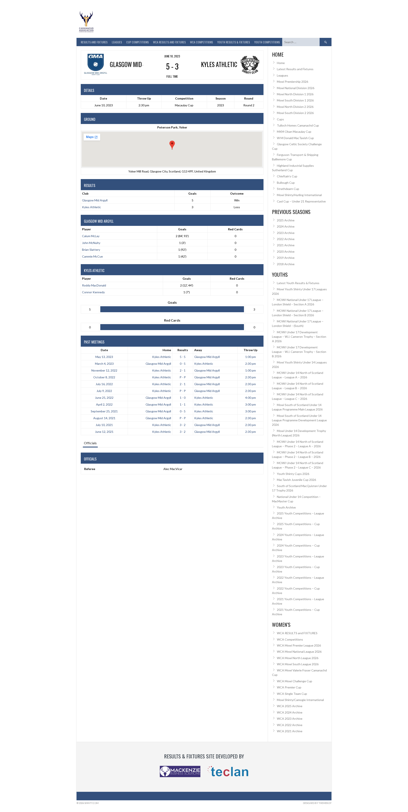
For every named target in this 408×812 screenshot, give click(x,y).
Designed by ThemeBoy (317, 803)
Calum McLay (90, 236)
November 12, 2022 (104, 370)
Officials (90, 443)
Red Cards (235, 229)
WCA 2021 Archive (289, 731)
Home (167, 350)
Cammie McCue (92, 256)
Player (86, 229)
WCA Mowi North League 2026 (297, 658)
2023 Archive (286, 233)
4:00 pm (250, 397)
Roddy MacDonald (94, 285)
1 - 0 (183, 397)
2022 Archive (286, 239)
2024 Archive (286, 226)
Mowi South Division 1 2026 (295, 100)
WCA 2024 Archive (289, 712)
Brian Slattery (91, 249)
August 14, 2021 (104, 418)
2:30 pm (250, 363)
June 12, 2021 (104, 431)
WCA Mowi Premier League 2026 (299, 645)
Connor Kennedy (93, 292)
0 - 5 (183, 363)
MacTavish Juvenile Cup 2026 (296, 480)
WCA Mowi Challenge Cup (294, 681)
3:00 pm (250, 404)
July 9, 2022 (104, 391)
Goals (182, 229)
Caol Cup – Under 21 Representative (301, 201)
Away (198, 350)
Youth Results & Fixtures (233, 42)
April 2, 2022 (104, 404)
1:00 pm (250, 357)
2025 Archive (286, 220)
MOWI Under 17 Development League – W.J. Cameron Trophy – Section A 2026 (299, 336)
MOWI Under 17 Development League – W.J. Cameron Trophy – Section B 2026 (299, 351)
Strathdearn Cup (288, 189)
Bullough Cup (286, 182)
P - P (183, 377)
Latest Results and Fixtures (295, 69)
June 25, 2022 (104, 397)
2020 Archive (286, 251)
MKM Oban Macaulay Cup (294, 131)
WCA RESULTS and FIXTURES (169, 42)
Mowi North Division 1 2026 (295, 94)
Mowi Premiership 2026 (292, 81)
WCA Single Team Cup (292, 693)
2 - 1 (183, 370)
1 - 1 (183, 404)
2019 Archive (286, 257)
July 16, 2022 (104, 384)
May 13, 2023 (104, 357)
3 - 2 (183, 425)
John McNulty (91, 243)
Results (182, 350)
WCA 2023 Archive (289, 718)
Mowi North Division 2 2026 (295, 106)
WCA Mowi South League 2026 (298, 664)
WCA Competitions (290, 639)
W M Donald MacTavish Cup (295, 138)
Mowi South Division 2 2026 (295, 113)
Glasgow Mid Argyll (95, 200)
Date (104, 350)
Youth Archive (286, 507)
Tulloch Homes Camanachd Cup (298, 125)
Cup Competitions (137, 42)
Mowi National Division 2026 (295, 88)
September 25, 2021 (104, 411)
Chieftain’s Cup (287, 176)
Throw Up (250, 350)
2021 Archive (286, 245)
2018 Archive (286, 264)
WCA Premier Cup (289, 687)
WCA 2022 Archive (289, 725)
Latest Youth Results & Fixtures (298, 283)
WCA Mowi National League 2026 (299, 651)
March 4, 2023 (104, 363)
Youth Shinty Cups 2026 (293, 474)
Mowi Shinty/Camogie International (300, 700)
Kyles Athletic (91, 207)
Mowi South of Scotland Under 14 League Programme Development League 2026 (299, 420)
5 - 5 (183, 357)
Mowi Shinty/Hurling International (299, 195)
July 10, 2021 (104, 425)
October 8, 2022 (104, 377)
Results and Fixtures (94, 42)
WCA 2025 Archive (289, 706)
